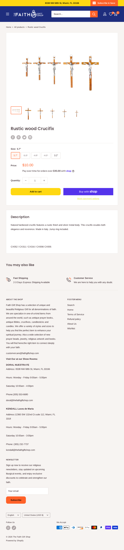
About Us (72, 323)
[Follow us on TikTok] (14, 528)
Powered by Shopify (15, 540)
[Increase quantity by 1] (44, 180)
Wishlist (71, 328)
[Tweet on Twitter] (24, 137)
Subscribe (16, 500)
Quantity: (16, 180)
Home (8, 27)
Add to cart (36, 191)
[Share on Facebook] (13, 137)
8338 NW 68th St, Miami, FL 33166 (62, 3)
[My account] (104, 14)
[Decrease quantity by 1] (26, 180)
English (11, 515)
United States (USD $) (33, 515)
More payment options (88, 198)
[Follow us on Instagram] (8, 528)
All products (19, 27)
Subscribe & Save (106, 3)
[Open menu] (7, 14)
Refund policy (74, 319)
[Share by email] (30, 137)
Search (70, 305)
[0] (110, 14)
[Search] (94, 14)
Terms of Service (75, 314)
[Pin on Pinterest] (18, 137)
